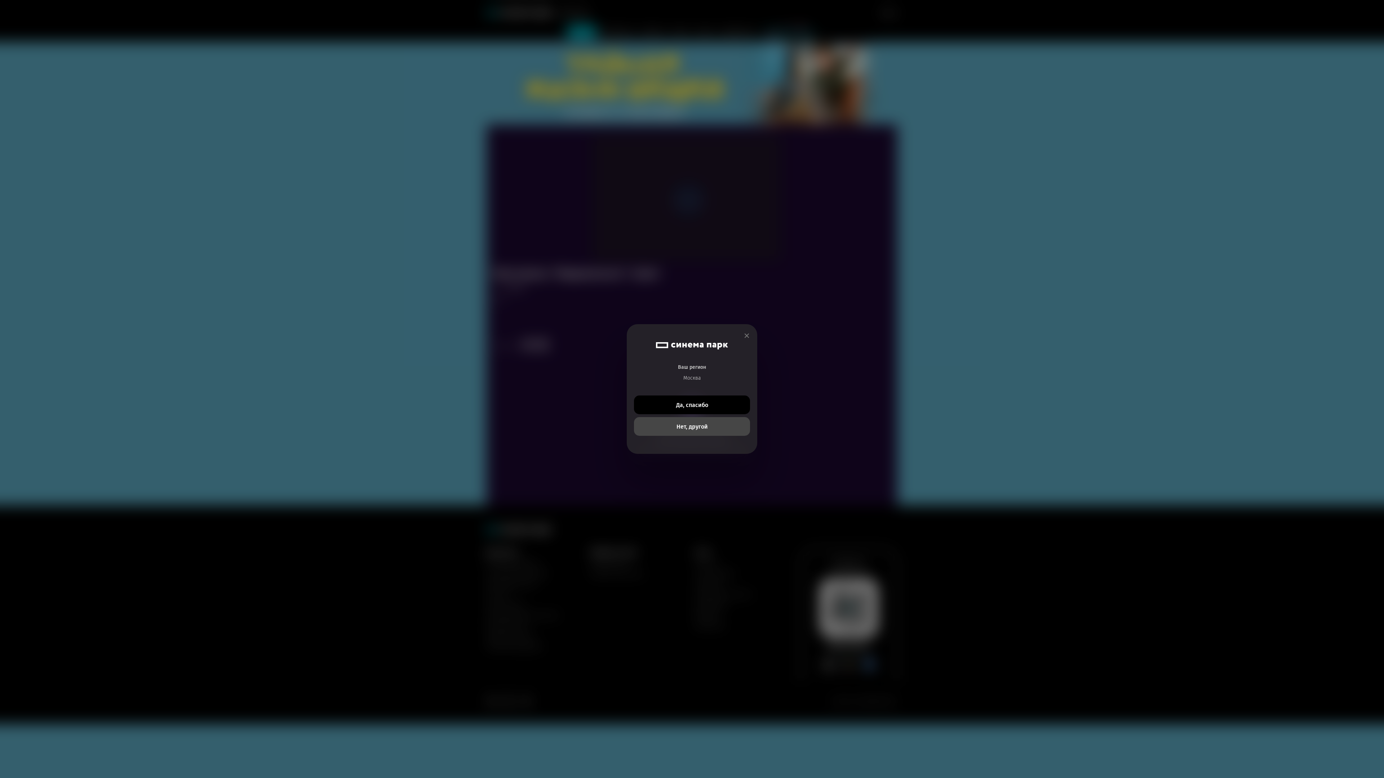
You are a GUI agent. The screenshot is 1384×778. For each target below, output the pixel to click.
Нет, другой (692, 426)
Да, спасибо (692, 405)
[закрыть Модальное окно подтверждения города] (747, 335)
